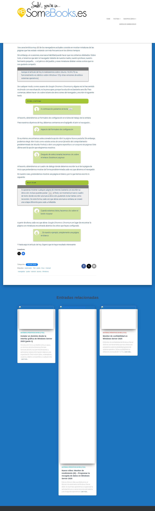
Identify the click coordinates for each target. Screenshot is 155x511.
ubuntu (39, 271)
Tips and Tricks (31, 264)
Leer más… (24, 359)
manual (48, 268)
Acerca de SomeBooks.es (127, 24)
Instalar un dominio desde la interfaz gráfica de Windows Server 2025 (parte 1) (36, 338)
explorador (28, 268)
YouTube (116, 19)
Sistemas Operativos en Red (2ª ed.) (32, 332)
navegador (21, 271)
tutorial (33, 271)
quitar (28, 271)
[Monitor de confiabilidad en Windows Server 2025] (118, 317)
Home (108, 19)
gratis (38, 268)
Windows (45, 271)
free (34, 268)
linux (42, 268)
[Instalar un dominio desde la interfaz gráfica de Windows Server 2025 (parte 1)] (36, 317)
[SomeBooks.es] (51, 21)
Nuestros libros (129, 19)
